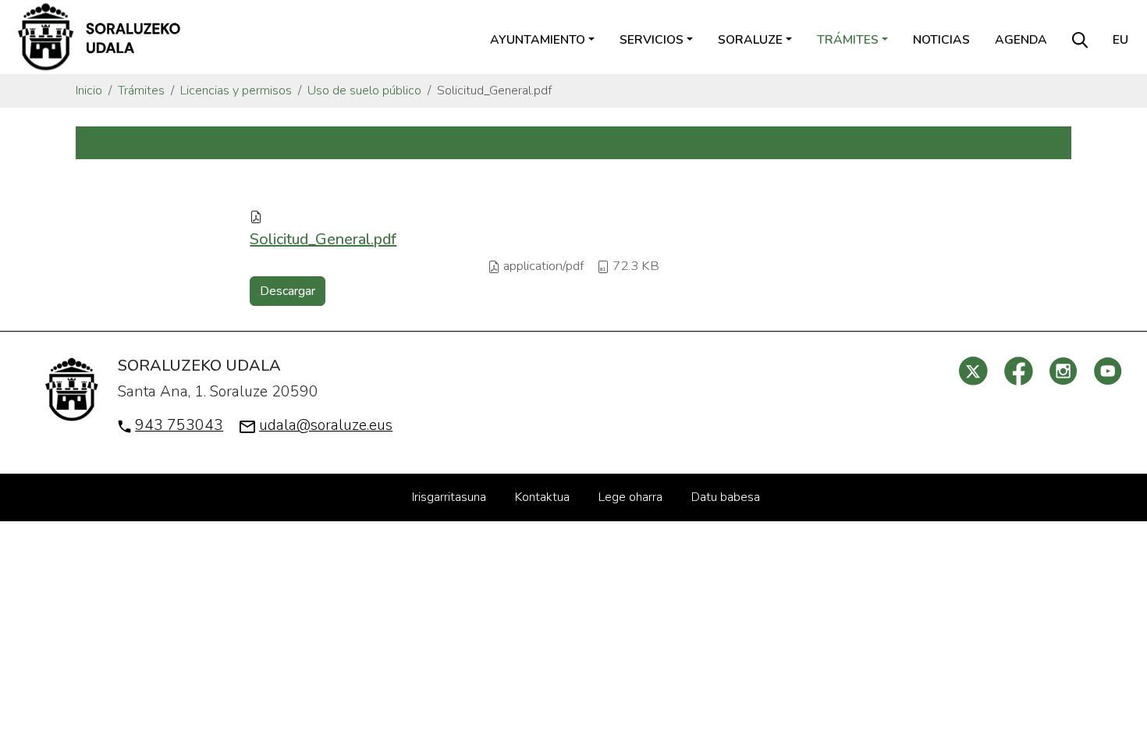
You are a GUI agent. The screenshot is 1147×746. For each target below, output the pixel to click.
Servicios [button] (652, 39)
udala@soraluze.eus (325, 425)
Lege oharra (630, 497)
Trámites (141, 90)
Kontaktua (542, 497)
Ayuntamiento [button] (537, 39)
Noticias (941, 39)
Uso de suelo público (364, 90)
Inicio (89, 90)
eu (1120, 39)
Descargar (287, 291)
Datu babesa (725, 497)
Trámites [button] (848, 39)
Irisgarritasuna (449, 497)
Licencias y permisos (236, 90)
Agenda (1021, 39)
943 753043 (179, 425)
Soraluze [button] (750, 39)
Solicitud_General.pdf (323, 239)
